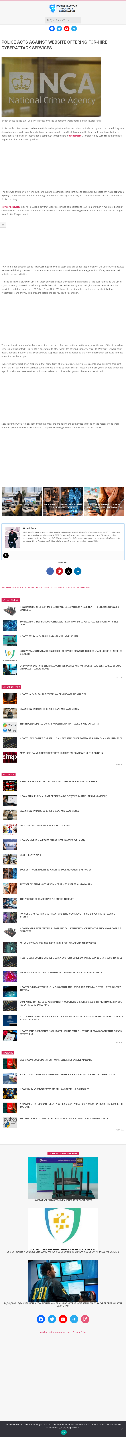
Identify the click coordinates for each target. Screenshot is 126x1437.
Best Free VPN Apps (30, 855)
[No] (122, 1428)
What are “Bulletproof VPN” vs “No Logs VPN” (45, 825)
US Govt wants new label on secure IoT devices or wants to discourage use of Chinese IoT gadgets (63, 1252)
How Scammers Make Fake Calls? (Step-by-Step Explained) (52, 840)
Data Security (34, 587)
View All (120, 677)
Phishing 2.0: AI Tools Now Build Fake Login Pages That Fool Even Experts (61, 972)
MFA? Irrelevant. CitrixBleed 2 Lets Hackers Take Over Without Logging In (61, 753)
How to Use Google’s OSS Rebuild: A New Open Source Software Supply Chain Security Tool (71, 738)
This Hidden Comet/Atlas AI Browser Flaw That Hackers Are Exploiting (60, 724)
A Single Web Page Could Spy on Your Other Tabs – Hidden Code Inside (58, 781)
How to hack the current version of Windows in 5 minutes (53, 694)
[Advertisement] (63, 166)
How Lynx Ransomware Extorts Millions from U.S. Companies (54, 1089)
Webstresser (75, 135)
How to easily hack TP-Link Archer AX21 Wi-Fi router (49, 636)
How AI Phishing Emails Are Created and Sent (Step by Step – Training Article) (63, 796)
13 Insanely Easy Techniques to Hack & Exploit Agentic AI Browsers (58, 943)
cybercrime (56, 587)
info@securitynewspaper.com (55, 1332)
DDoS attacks (69, 587)
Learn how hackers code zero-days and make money (49, 709)
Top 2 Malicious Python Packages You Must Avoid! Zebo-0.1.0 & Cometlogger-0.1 (65, 1118)
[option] (22, 501)
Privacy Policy (79, 1332)
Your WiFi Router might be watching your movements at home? (55, 869)
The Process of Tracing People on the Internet (47, 899)
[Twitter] (6, 555)
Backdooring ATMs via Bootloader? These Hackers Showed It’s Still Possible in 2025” (68, 1074)
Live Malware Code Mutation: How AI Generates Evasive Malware (56, 1060)
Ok (63, 1432)
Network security (11, 206)
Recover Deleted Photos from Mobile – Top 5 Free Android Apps (56, 884)
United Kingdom (83, 587)
